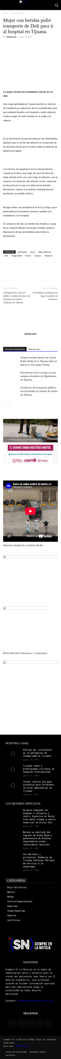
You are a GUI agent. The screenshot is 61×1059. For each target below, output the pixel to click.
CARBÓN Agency (22, 1046)
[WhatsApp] (21, 44)
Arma (32, 252)
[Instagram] (21, 1023)
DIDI (6, 255)
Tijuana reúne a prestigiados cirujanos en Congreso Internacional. (38, 768)
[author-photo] (30, 329)
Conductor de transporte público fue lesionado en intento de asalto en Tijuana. (39, 391)
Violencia (48, 255)
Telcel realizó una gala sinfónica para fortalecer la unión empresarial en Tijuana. (38, 786)
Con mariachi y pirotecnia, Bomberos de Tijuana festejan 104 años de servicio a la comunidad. (39, 860)
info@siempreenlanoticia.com (35, 1000)
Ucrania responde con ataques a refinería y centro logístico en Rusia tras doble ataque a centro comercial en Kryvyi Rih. (39, 816)
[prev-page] (5, 403)
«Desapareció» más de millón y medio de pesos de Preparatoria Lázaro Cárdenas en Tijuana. (16, 297)
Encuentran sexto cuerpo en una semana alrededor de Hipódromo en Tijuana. (38, 376)
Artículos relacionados (15, 349)
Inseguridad (16, 255)
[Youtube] (48, 1023)
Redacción (12, 37)
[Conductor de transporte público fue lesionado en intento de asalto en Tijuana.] (11, 391)
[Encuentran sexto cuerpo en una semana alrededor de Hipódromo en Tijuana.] (11, 376)
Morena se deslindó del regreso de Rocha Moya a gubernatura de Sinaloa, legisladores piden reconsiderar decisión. (37, 838)
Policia (28, 255)
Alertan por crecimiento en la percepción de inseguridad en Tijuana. (37, 752)
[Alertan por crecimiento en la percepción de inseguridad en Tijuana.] (12, 753)
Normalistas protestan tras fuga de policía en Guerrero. (45, 295)
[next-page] (10, 403)
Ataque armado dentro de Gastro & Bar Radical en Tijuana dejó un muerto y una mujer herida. (38, 361)
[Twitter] (13, 44)
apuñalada (22, 252)
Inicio (5, 13)
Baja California (17, 13)
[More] (28, 44)
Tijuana (37, 255)
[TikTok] (30, 1023)
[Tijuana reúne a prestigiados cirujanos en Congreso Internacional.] (12, 769)
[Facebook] (6, 44)
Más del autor (34, 349)
